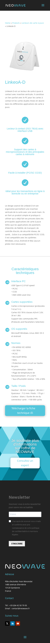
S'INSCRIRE (17, 543)
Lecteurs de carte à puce (33, 23)
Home (7, 23)
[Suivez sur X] (7, 623)
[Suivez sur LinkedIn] (12, 623)
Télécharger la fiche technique (23, 410)
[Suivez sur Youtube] (18, 623)
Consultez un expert (25, 463)
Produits (16, 23)
